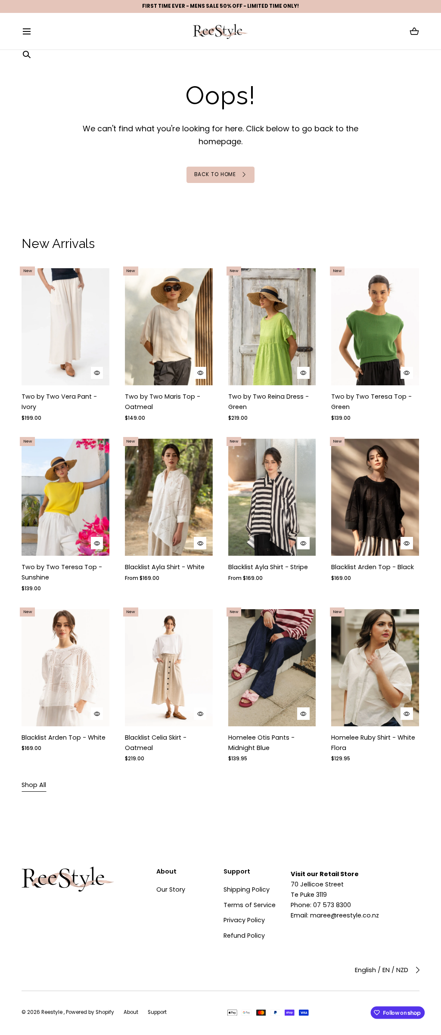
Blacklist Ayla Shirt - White (165, 567)
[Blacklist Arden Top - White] (65, 667)
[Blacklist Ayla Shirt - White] (169, 497)
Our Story (170, 889)
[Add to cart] (97, 372)
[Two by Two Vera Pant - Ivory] (65, 326)
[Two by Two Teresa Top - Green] (375, 326)
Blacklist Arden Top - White (64, 737)
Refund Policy (244, 935)
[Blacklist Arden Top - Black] (375, 497)
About (131, 1012)
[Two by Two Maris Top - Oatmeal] (169, 326)
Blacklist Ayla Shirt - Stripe (268, 567)
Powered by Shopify (90, 1012)
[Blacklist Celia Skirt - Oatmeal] (169, 667)
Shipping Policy (247, 889)
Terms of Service (250, 905)
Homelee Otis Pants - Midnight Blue (261, 742)
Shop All (34, 785)
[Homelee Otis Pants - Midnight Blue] (272, 667)
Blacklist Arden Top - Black (373, 567)
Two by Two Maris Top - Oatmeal (162, 401)
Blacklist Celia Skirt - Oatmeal (155, 742)
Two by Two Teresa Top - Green (372, 401)
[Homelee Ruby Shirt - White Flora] (375, 667)
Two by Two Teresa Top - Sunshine (62, 572)
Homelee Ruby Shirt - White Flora (374, 742)
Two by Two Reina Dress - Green (268, 401)
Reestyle (52, 1012)
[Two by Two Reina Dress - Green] (272, 326)
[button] (26, 32)
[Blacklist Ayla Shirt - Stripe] (272, 497)
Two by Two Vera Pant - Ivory (59, 401)
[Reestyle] (220, 31)
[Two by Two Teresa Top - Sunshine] (65, 497)
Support (157, 1012)
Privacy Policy (244, 920)
